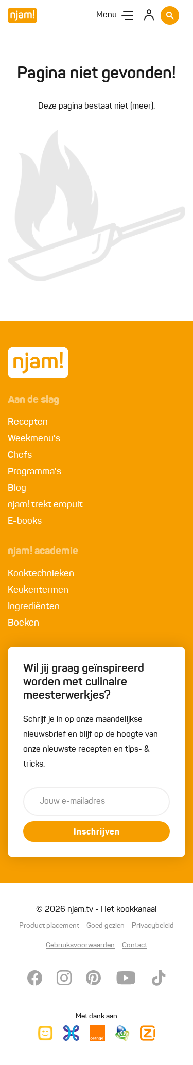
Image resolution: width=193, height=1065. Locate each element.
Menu (106, 15)
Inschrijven (97, 832)
